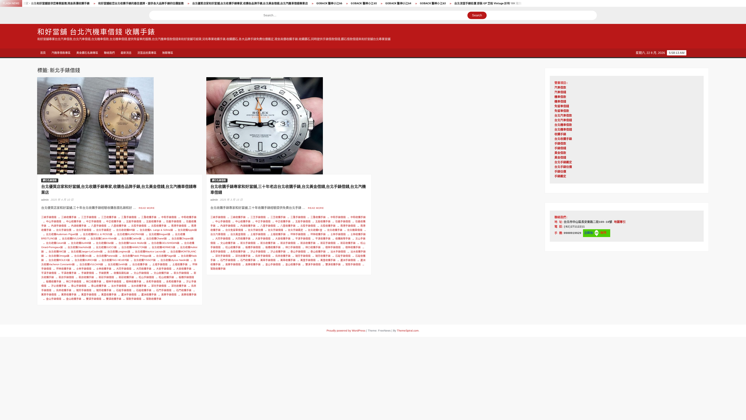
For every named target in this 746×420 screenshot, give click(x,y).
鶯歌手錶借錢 (133, 298)
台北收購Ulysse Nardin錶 (174, 260)
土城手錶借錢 (159, 264)
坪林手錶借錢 (298, 234)
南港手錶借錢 (178, 225)
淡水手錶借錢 (118, 285)
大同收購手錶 (143, 268)
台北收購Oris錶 (83, 255)
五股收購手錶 (153, 221)
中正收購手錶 (113, 221)
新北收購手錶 (267, 243)
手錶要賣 (104, 272)
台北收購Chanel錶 (156, 238)
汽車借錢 (560, 92)
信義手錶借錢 (173, 221)
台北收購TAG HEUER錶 (115, 260)
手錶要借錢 (87, 272)
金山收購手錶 (73, 298)
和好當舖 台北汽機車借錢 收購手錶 (96, 32)
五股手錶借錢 (133, 221)
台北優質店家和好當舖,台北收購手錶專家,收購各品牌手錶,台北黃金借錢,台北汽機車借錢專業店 (209, 3)
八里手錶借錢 (98, 225)
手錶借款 (560, 143)
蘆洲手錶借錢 (128, 294)
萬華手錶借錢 (267, 260)
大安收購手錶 (183, 268)
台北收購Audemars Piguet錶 (62, 234)
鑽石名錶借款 (50, 180)
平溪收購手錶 (68, 272)
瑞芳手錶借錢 (83, 290)
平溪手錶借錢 (302, 238)
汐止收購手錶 (58, 285)
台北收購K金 (315, 229)
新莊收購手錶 (126, 277)
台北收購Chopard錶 (182, 238)
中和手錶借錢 (168, 217)
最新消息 (126, 52)
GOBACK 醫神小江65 (323, 3)
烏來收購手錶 (63, 290)
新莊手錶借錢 (106, 277)
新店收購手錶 (86, 277)
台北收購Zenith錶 (117, 264)
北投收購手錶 (158, 225)
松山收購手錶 (166, 277)
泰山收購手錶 (98, 285)
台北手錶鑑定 (103, 229)
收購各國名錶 (121, 272)
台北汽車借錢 (563, 120)
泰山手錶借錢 (78, 285)
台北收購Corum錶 (56, 243)
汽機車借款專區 (61, 52)
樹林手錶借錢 (113, 281)
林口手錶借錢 (73, 281)
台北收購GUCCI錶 (106, 247)
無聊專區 (167, 52)
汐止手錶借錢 (258, 251)
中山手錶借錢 (53, 221)
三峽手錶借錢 (48, 217)
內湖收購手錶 (78, 225)
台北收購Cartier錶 (131, 238)
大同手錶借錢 (123, 268)
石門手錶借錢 (163, 290)
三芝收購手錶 (108, 217)
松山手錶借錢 (146, 277)
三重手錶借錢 (128, 217)
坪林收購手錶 (63, 268)
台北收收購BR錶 (125, 229)
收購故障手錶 (342, 238)
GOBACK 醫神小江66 (288, 3)
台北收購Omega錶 (59, 255)
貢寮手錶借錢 (168, 294)
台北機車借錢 (354, 229)
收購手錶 (560, 134)
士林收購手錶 (103, 268)
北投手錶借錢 (138, 225)
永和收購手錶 (173, 281)
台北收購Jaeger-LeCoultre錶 (87, 251)
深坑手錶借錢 (158, 285)
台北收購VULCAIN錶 (91, 264)
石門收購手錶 (183, 290)
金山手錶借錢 (53, 298)
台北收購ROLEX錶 (59, 260)
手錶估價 (560, 171)
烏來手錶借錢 (262, 255)
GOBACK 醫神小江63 (392, 3)
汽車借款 (560, 87)
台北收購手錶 (139, 264)
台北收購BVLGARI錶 (74, 238)
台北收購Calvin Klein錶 (104, 238)
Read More (147, 208)
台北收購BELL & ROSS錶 (97, 234)
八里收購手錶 (118, 225)
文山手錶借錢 (141, 272)
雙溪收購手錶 (113, 298)
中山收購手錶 (73, 221)
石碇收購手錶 (143, 290)
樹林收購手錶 (133, 281)
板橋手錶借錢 (186, 277)
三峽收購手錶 (68, 217)
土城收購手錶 (179, 264)
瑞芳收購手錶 (103, 290)
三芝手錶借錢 (88, 217)
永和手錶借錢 (153, 281)
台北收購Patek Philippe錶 (136, 255)
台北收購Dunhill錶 (81, 243)
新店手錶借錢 (66, 277)
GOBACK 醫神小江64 (357, 3)
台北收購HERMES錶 (163, 247)
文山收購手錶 (161, 272)
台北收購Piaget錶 (166, 255)
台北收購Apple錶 (187, 229)
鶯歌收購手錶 (153, 298)
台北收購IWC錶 (57, 251)
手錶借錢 (560, 148)
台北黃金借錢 (238, 234)
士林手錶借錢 (83, 268)
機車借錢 (560, 101)
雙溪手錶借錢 (93, 298)
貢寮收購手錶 (188, 294)
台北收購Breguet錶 (159, 234)
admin (45, 199)
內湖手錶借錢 (58, 225)
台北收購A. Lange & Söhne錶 (156, 229)
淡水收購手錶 (138, 285)
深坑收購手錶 (178, 285)
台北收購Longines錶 (118, 251)
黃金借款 (560, 153)
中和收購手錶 (188, 217)
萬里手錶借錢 (88, 294)
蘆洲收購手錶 (148, 294)
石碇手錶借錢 (123, 290)
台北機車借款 (563, 125)
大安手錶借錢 (163, 268)
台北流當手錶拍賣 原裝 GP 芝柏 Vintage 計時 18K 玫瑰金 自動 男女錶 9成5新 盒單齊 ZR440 (469, 3)
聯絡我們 (109, 52)
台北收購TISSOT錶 (145, 260)
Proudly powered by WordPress (346, 330)
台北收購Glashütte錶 (79, 247)
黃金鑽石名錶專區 (87, 52)
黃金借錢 (560, 157)
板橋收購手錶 (53, 281)
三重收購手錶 (148, 217)
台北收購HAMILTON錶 (134, 247)
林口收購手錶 (93, 281)
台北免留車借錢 (234, 229)
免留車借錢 (561, 106)
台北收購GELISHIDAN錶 (165, 243)
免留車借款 (561, 111)
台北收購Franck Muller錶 (132, 243)
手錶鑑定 (560, 176)
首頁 (43, 52)
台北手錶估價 (63, 229)
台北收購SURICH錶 (86, 260)
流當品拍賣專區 (146, 52)
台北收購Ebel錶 (105, 243)
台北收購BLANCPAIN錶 (130, 234)
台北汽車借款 (563, 115)
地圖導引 (620, 222)
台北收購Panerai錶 (107, 255)
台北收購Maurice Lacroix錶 (150, 251)
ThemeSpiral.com (408, 330)
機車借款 (560, 97)
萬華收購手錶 (68, 294)
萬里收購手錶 (108, 294)
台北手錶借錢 (83, 229)
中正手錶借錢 (93, 221)
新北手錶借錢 (181, 272)
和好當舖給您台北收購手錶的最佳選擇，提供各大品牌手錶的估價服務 (100, 3)
